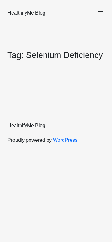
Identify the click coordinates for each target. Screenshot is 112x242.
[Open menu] (101, 12)
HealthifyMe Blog (26, 13)
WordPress (65, 140)
